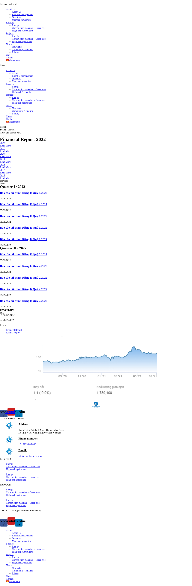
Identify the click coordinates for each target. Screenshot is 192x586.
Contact (9, 57)
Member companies (21, 20)
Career (9, 55)
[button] (96, 65)
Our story (16, 17)
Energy (15, 25)
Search (3, 129)
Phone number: (28, 438)
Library (15, 52)
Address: (23, 424)
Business (10, 22)
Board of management (22, 14)
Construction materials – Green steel (29, 28)
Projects (10, 33)
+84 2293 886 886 (27, 444)
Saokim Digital (49, 510)
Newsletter (17, 47)
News (9, 44)
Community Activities (22, 49)
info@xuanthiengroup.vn (30, 456)
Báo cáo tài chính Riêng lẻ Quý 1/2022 (23, 192)
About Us (10, 9)
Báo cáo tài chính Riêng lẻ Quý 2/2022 (23, 254)
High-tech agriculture (22, 41)
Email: (22, 450)
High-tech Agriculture (22, 30)
